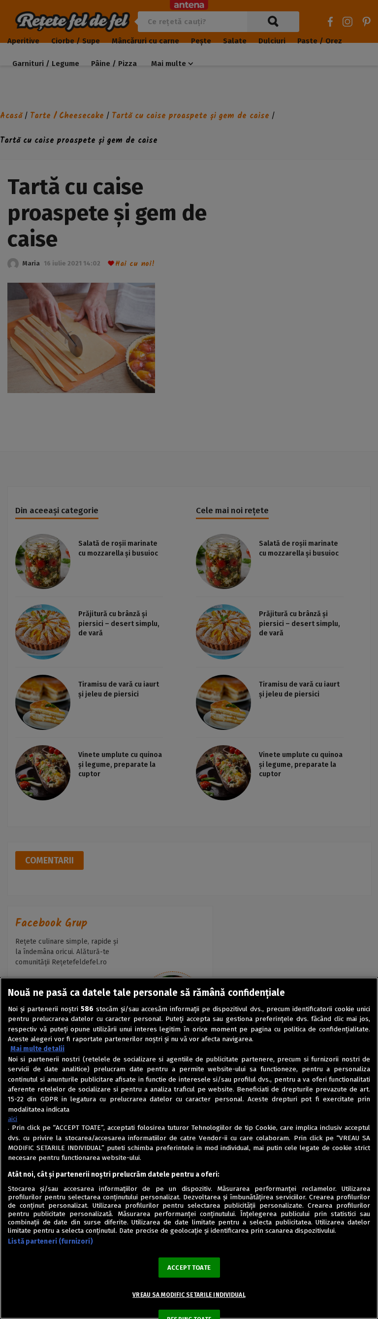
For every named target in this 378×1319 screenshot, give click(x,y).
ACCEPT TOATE (189, 1267)
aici (12, 1119)
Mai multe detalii (37, 1049)
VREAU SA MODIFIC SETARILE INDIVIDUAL (188, 1294)
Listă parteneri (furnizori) (50, 1241)
